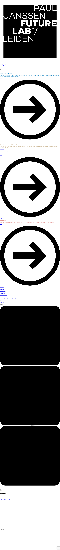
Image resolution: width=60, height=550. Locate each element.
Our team (5, 298)
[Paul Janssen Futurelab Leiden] (30, 61)
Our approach (2, 298)
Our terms (16, 298)
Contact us (1, 302)
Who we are (3, 64)
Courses (3, 62)
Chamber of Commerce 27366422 (5, 499)
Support (3, 65)
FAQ (4, 302)
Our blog (13, 298)
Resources (3, 63)
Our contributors (9, 298)
